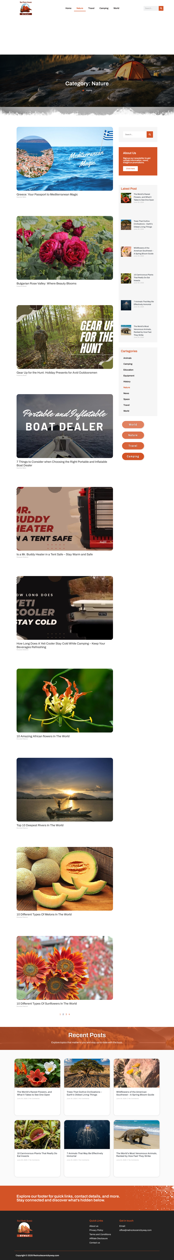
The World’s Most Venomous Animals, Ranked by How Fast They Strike (136, 1154)
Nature (80, 8)
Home (68, 8)
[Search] (161, 8)
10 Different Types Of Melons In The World (44, 914)
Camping (103, 8)
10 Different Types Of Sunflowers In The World (47, 1003)
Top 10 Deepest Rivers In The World (40, 825)
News (126, 393)
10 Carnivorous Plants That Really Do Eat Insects (143, 278)
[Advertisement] (87, 35)
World (116, 8)
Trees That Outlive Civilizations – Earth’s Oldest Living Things (143, 224)
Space (126, 399)
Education (128, 370)
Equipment (128, 375)
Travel (91, 8)
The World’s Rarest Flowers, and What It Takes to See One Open (144, 197)
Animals (127, 358)
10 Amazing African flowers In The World (43, 736)
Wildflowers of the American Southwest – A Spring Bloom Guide (143, 251)
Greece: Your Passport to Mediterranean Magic (47, 194)
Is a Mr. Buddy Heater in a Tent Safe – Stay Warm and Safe (55, 554)
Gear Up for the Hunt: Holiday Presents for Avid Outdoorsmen (57, 372)
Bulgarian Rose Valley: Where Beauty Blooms (46, 283)
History (126, 381)
